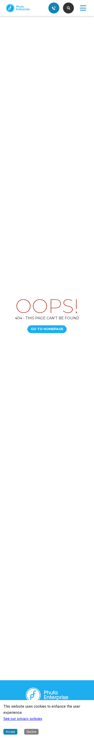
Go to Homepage (47, 329)
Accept (10, 731)
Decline (31, 731)
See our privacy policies (22, 719)
